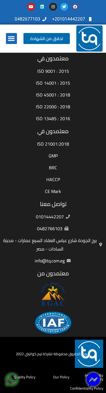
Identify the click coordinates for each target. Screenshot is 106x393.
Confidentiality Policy (86, 388)
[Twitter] (64, 7)
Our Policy (61, 377)
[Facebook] (75, 7)
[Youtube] (31, 7)
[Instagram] (53, 7)
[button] (11, 38)
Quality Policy (24, 377)
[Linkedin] (42, 7)
